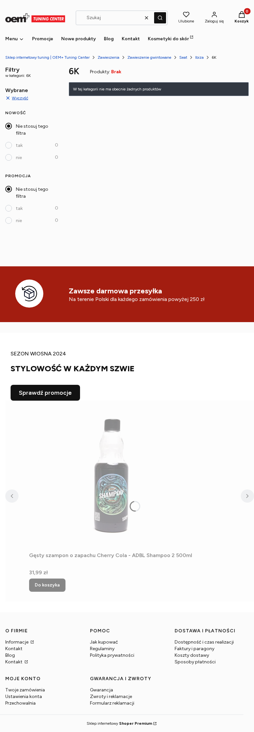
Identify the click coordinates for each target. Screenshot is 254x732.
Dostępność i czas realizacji (204, 642)
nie (19, 157)
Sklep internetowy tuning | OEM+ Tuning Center (47, 57)
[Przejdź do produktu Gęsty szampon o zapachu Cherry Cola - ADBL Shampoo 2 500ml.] (111, 475)
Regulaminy (102, 648)
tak (19, 145)
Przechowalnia (20, 703)
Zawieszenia (108, 57)
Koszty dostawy (192, 655)
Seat (183, 57)
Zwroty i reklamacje (111, 696)
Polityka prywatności (112, 655)
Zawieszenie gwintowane (149, 57)
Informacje (17, 642)
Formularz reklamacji (112, 703)
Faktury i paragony (194, 648)
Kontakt (13, 648)
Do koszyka (47, 585)
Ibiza (199, 57)
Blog (10, 655)
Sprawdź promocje (45, 392)
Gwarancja (101, 690)
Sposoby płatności (195, 662)
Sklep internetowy (119, 723)
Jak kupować (104, 642)
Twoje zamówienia (25, 690)
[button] (160, 17)
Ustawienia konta (23, 696)
